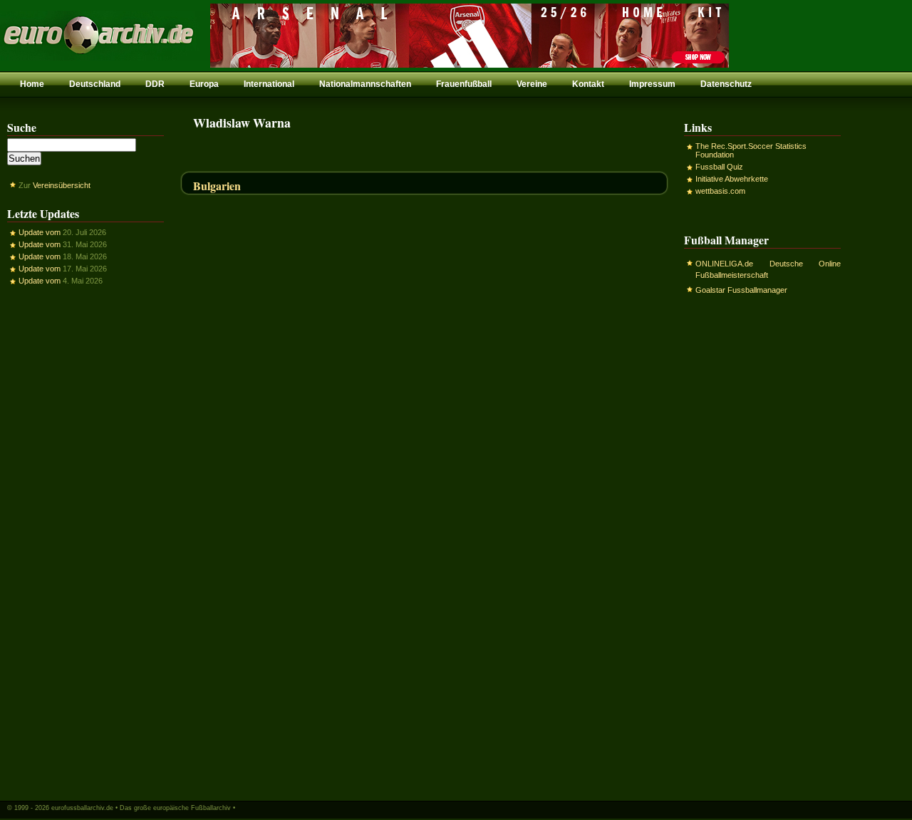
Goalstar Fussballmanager (741, 290)
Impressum (652, 84)
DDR (155, 84)
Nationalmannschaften (365, 84)
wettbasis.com (720, 191)
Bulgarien (217, 185)
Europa (204, 84)
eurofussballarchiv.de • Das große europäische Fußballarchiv (141, 807)
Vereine (532, 84)
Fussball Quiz (719, 166)
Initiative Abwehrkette (731, 179)
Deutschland (94, 84)
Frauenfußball (464, 84)
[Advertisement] (85, 542)
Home (32, 84)
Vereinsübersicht (61, 185)
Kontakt (588, 84)
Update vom (40, 232)
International (269, 84)
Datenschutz (726, 84)
